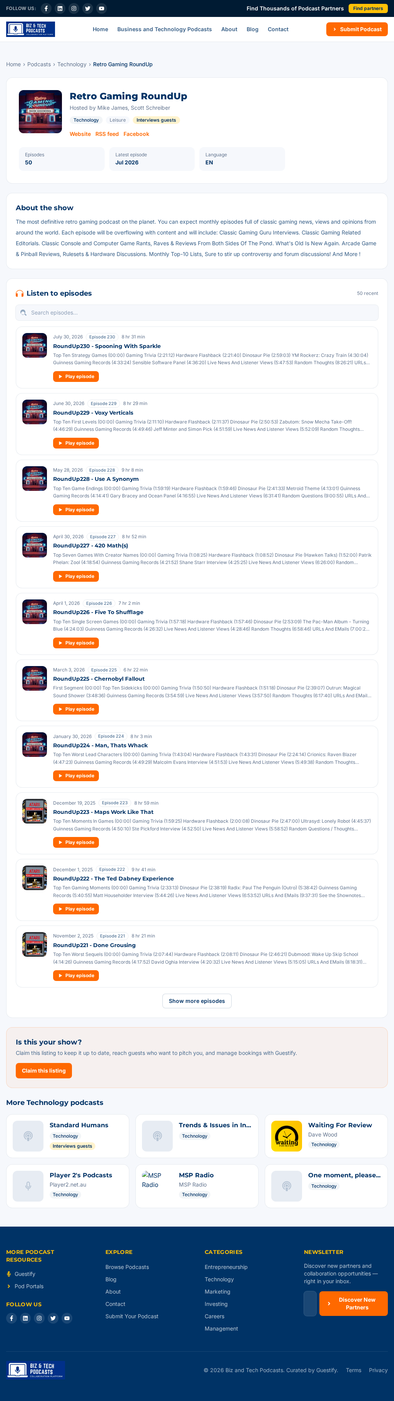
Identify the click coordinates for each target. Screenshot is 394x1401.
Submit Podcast (361, 29)
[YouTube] (101, 8)
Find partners (368, 8)
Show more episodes (197, 1001)
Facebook (136, 134)
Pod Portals (29, 1286)
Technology (72, 64)
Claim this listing (44, 1070)
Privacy (378, 1370)
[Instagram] (73, 8)
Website (80, 134)
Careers (214, 1316)
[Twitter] (87, 8)
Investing (216, 1304)
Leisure (118, 120)
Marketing (217, 1291)
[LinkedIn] (60, 8)
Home (100, 29)
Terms (353, 1370)
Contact (278, 29)
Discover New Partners (357, 1303)
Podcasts (39, 64)
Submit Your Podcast (132, 1316)
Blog (253, 29)
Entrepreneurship (226, 1267)
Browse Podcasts (127, 1267)
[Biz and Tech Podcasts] (30, 29)
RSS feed (107, 134)
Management (221, 1328)
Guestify (25, 1273)
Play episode (79, 376)
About (229, 29)
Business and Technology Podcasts (164, 29)
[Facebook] (46, 8)
